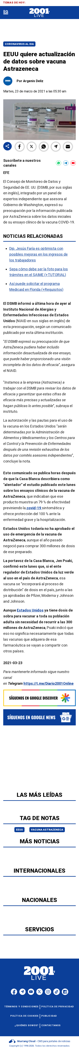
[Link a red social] (14, 992)
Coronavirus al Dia (19, 44)
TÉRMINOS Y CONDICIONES (21, 1006)
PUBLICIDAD (49, 1016)
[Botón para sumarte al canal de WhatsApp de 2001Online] (58, 163)
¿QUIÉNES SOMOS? (27, 1025)
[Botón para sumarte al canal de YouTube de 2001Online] (73, 163)
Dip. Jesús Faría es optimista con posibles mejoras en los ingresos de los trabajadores (38, 254)
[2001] (39, 12)
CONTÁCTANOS (51, 1025)
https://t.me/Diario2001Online (48, 683)
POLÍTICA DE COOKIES (24, 1016)
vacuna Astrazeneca (47, 829)
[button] (19, 146)
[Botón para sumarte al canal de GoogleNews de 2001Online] (39, 717)
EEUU (19, 829)
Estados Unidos (30, 610)
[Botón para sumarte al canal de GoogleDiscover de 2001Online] (39, 698)
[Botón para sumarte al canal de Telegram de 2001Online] (65, 163)
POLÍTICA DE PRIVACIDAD (57, 1006)
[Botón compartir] (7, 146)
